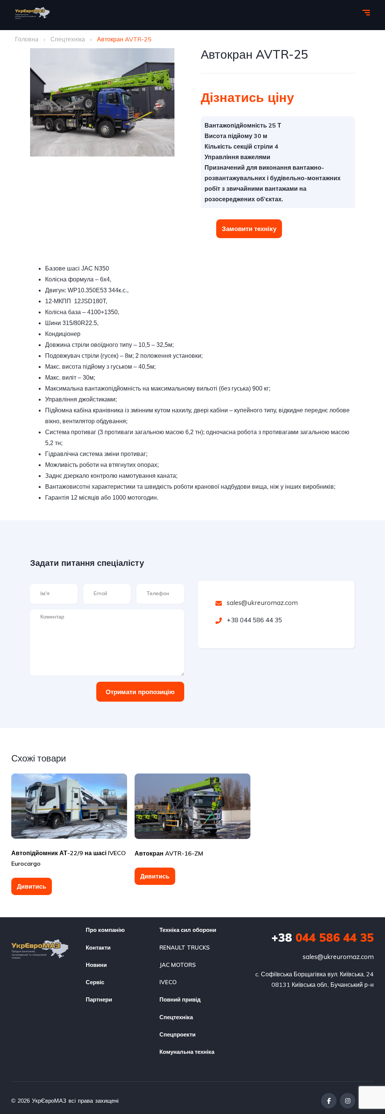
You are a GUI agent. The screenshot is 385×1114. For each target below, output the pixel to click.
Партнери (99, 999)
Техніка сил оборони (187, 929)
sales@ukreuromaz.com (262, 602)
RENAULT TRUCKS (184, 947)
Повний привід (180, 999)
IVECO (168, 982)
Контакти (98, 947)
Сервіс (95, 982)
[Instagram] (347, 1100)
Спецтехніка (67, 39)
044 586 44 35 (322, 937)
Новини (96, 964)
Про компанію (105, 929)
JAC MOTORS (177, 964)
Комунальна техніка (186, 1051)
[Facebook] (328, 1100)
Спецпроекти (177, 1034)
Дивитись (31, 886)
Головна (26, 39)
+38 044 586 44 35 (253, 620)
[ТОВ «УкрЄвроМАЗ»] (32, 13)
